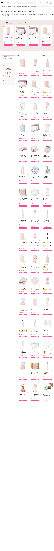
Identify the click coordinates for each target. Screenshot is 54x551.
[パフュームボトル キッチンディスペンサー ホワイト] (35, 105)
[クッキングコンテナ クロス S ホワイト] (35, 344)
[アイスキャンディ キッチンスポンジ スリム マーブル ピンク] (35, 236)
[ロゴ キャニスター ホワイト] (23, 236)
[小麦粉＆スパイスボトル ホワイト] (23, 105)
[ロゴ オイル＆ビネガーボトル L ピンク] (47, 214)
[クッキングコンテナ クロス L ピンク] (21, 30)
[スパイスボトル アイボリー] (47, 192)
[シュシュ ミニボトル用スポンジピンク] (35, 214)
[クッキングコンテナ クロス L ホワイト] (35, 192)
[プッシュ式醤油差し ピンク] (47, 280)
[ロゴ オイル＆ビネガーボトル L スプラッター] (23, 322)
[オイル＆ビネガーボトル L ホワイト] (35, 322)
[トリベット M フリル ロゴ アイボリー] (35, 280)
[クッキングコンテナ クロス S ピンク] (33, 30)
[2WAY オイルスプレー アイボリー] (47, 301)
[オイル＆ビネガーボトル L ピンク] (23, 214)
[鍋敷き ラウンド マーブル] (47, 344)
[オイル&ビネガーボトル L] (47, 236)
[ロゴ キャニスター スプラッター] (23, 258)
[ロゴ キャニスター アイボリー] (46, 30)
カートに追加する (23, 75)
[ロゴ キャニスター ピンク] (47, 83)
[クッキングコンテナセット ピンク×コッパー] (35, 258)
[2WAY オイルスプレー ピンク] (47, 105)
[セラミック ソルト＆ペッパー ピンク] (47, 322)
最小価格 (3, 60)
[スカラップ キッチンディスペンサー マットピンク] (47, 258)
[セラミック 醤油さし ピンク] (35, 301)
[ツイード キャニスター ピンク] (23, 62)
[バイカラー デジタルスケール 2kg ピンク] (23, 280)
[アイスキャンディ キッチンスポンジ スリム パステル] (23, 344)
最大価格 (10, 60)
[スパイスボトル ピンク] (8, 30)
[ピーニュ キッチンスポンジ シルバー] (23, 192)
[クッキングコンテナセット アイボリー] (23, 301)
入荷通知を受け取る (47, 400)
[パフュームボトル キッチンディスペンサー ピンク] (47, 62)
